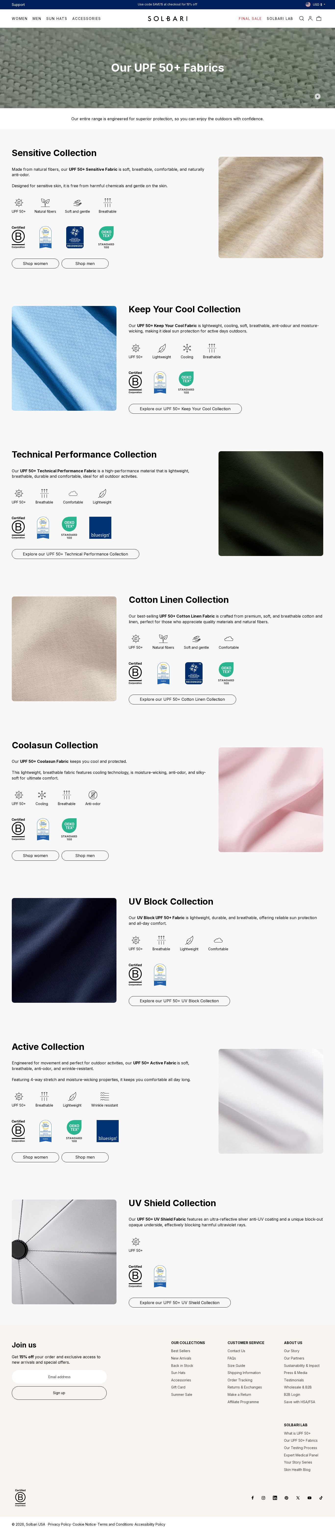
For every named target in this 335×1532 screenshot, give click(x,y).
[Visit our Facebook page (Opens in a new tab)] (249, 1497)
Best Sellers (180, 1351)
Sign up (59, 1393)
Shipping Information (244, 1373)
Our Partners (294, 1358)
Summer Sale (181, 1394)
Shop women (35, 263)
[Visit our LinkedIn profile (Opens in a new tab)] (271, 1497)
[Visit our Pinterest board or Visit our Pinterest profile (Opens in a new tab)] (283, 1497)
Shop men (85, 263)
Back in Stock (182, 1365)
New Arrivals (181, 1358)
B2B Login (292, 1394)
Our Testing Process (300, 1448)
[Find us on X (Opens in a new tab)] (294, 1497)
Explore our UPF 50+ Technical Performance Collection (75, 554)
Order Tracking (240, 1380)
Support (18, 4)
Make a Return (239, 1394)
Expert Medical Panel (301, 1455)
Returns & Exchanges (245, 1387)
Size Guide (236, 1365)
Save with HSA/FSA (299, 1402)
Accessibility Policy (150, 1524)
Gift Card (178, 1387)
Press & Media (295, 1373)
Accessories (181, 1380)
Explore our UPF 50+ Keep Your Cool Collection (185, 408)
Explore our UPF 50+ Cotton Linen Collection (182, 699)
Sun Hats (178, 1373)
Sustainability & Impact (302, 1365)
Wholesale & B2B (298, 1387)
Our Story (291, 1351)
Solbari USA (35, 1524)
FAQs (232, 1358)
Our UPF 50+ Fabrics (301, 1440)
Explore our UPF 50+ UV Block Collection (179, 1000)
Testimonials (294, 1380)
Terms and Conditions (115, 1524)
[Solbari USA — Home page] (167, 18)
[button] (22, 18)
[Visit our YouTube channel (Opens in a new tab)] (306, 1497)
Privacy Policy (59, 1524)
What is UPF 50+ (297, 1433)
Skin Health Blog (297, 1469)
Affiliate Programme (243, 1402)
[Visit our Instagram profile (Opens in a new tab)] (260, 1497)
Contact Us (236, 1351)
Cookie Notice (84, 1524)
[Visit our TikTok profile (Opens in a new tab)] (317, 1497)
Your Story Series (298, 1462)
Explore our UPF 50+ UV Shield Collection (179, 1302)
